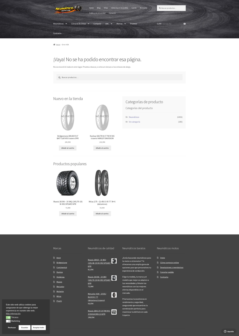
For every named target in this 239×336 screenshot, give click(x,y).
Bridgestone (62, 262)
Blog (98, 8)
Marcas (119, 23)
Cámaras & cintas (78, 23)
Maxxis (59, 282)
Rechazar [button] (12, 328)
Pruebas (133, 23)
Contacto (112, 13)
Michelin (60, 291)
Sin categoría (134, 122)
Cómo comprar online (169, 262)
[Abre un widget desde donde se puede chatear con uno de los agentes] (229, 332)
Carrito (134, 8)
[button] (8, 317)
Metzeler (60, 286)
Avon (59, 257)
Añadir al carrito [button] (67, 148)
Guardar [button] (24, 328)
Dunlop (60, 272)
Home (91, 8)
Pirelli (59, 301)
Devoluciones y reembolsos (171, 267)
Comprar (97, 23)
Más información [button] (13, 314)
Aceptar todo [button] (38, 328)
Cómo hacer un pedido (119, 8)
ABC (107, 23)
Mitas (59, 296)
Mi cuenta (143, 8)
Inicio (58, 44)
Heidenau (60, 277)
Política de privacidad (97, 13)
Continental (62, 267)
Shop (106, 8)
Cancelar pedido (167, 272)
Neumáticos (58, 23)
